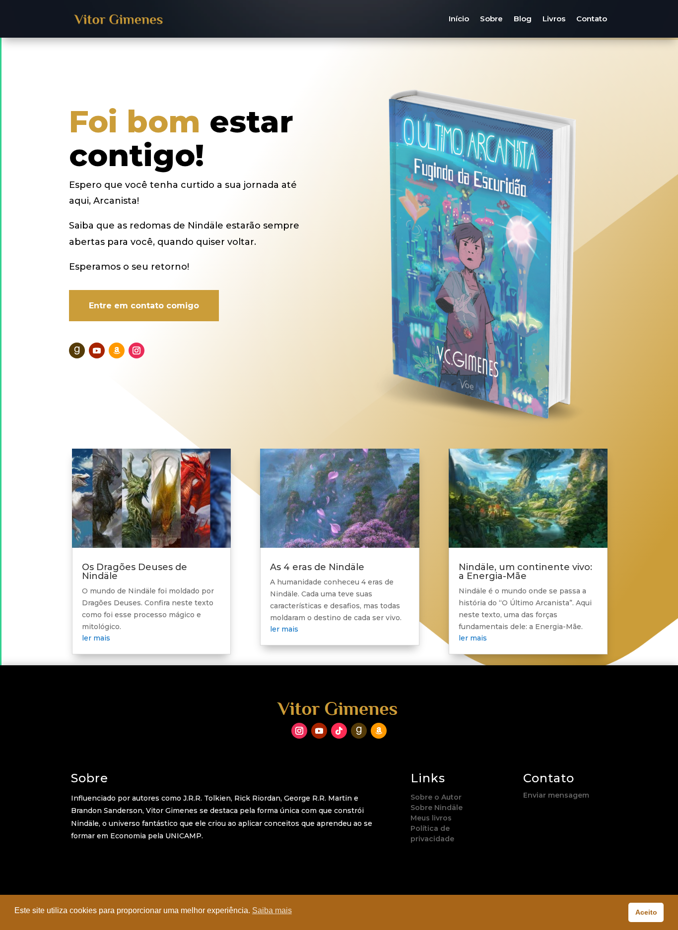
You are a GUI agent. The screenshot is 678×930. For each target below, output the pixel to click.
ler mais (96, 638)
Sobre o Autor (436, 797)
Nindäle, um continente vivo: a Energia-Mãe (525, 571)
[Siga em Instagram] (136, 350)
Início (459, 18)
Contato (591, 18)
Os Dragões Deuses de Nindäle (134, 571)
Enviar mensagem (556, 795)
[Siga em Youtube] (97, 350)
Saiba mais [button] (272, 910)
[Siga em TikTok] (339, 731)
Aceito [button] (646, 912)
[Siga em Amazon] (117, 350)
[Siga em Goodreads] (77, 350)
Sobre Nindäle (436, 807)
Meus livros (431, 818)
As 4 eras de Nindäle (317, 567)
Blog (523, 18)
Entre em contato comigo (144, 305)
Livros (553, 18)
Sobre (491, 18)
